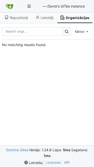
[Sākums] (10, 6)
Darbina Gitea (17, 150)
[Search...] (67, 31)
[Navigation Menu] (30, 6)
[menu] (82, 31)
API (67, 162)
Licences (53, 162)
